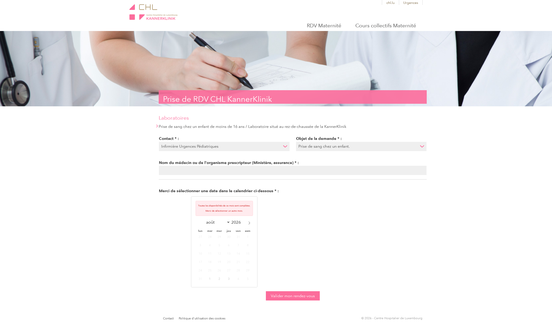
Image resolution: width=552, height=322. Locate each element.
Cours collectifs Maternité (385, 25)
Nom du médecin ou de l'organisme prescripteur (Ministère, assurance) (226, 162)
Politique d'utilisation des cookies (202, 318)
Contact (166, 138)
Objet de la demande (316, 138)
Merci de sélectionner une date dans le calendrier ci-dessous (216, 191)
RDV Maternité (324, 25)
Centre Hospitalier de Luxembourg (153, 12)
